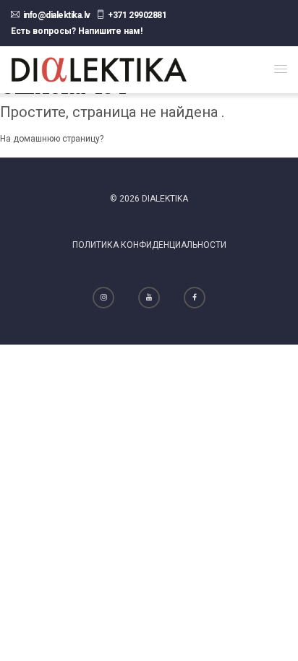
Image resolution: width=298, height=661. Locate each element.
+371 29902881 (137, 15)
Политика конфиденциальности (149, 245)
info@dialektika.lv (56, 15)
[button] (280, 69)
